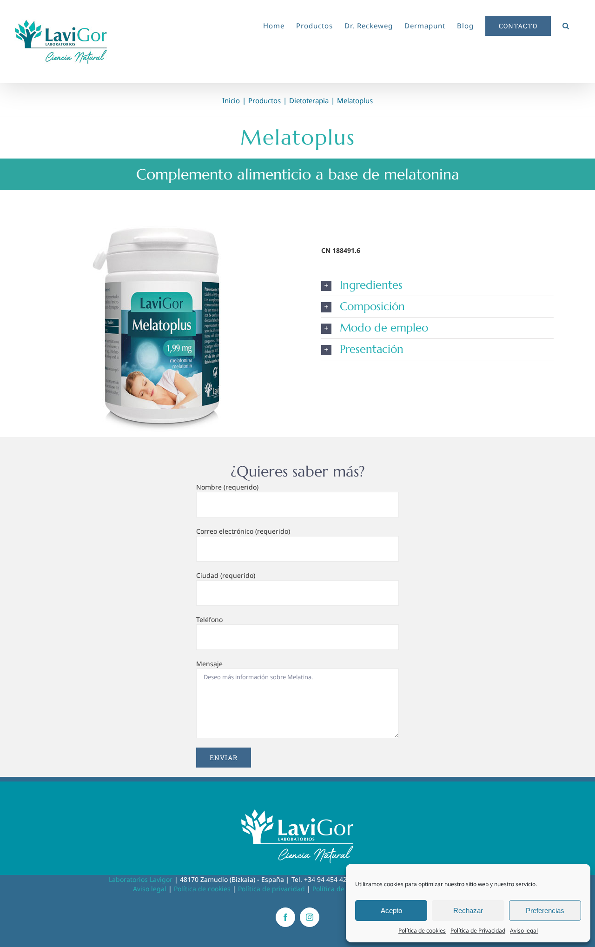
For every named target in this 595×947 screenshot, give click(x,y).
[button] (565, 24)
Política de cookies (422, 930)
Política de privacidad (271, 888)
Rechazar (468, 910)
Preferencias (545, 910)
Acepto (391, 910)
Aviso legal (524, 930)
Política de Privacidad (477, 930)
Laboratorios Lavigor (140, 879)
